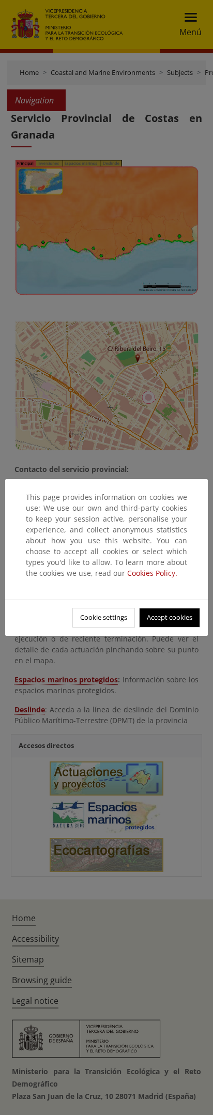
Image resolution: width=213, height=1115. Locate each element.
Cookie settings (103, 617)
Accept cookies (169, 617)
